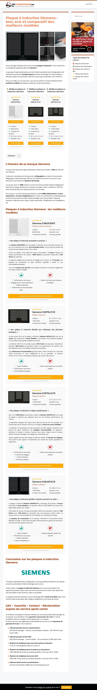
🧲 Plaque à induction (81, 64)
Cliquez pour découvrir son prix (34, 296)
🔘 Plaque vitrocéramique (82, 66)
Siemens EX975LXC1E (43, 393)
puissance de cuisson (44, 590)
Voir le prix (15, 122)
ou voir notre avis (16, 146)
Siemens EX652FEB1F (43, 223)
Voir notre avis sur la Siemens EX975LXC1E (35, 469)
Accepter (66, 687)
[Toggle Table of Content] (18, 155)
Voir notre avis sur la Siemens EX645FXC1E (35, 550)
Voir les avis (16, 143)
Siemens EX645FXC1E (43, 481)
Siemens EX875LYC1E (43, 312)
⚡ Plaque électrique (80, 74)
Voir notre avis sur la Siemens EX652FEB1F (35, 300)
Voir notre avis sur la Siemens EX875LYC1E (35, 381)
